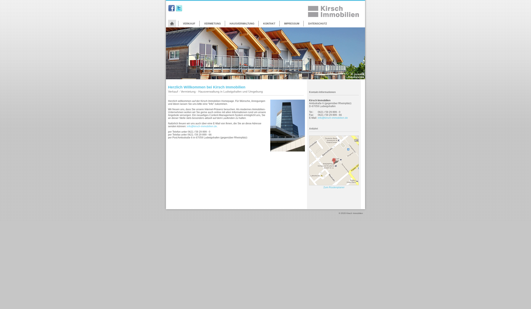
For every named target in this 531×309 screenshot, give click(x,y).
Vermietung (212, 23)
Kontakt (269, 23)
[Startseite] (172, 23)
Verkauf (189, 23)
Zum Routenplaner (334, 187)
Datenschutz (317, 23)
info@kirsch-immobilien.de (202, 126)
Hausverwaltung (242, 23)
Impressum (291, 23)
